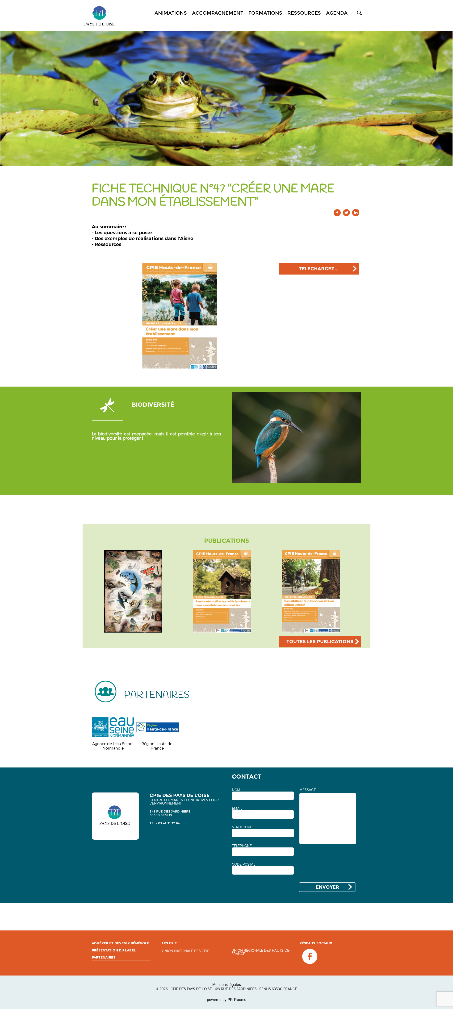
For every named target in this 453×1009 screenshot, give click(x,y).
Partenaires (103, 957)
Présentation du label (114, 950)
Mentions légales (226, 985)
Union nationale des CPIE (185, 951)
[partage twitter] (346, 212)
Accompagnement (217, 13)
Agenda (337, 13)
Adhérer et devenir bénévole (120, 943)
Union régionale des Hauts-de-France (260, 952)
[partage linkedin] (355, 212)
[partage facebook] (337, 212)
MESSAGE (307, 790)
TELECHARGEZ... (319, 268)
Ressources (304, 13)
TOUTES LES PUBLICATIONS (319, 641)
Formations (265, 13)
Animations (171, 13)
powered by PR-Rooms (226, 1000)
